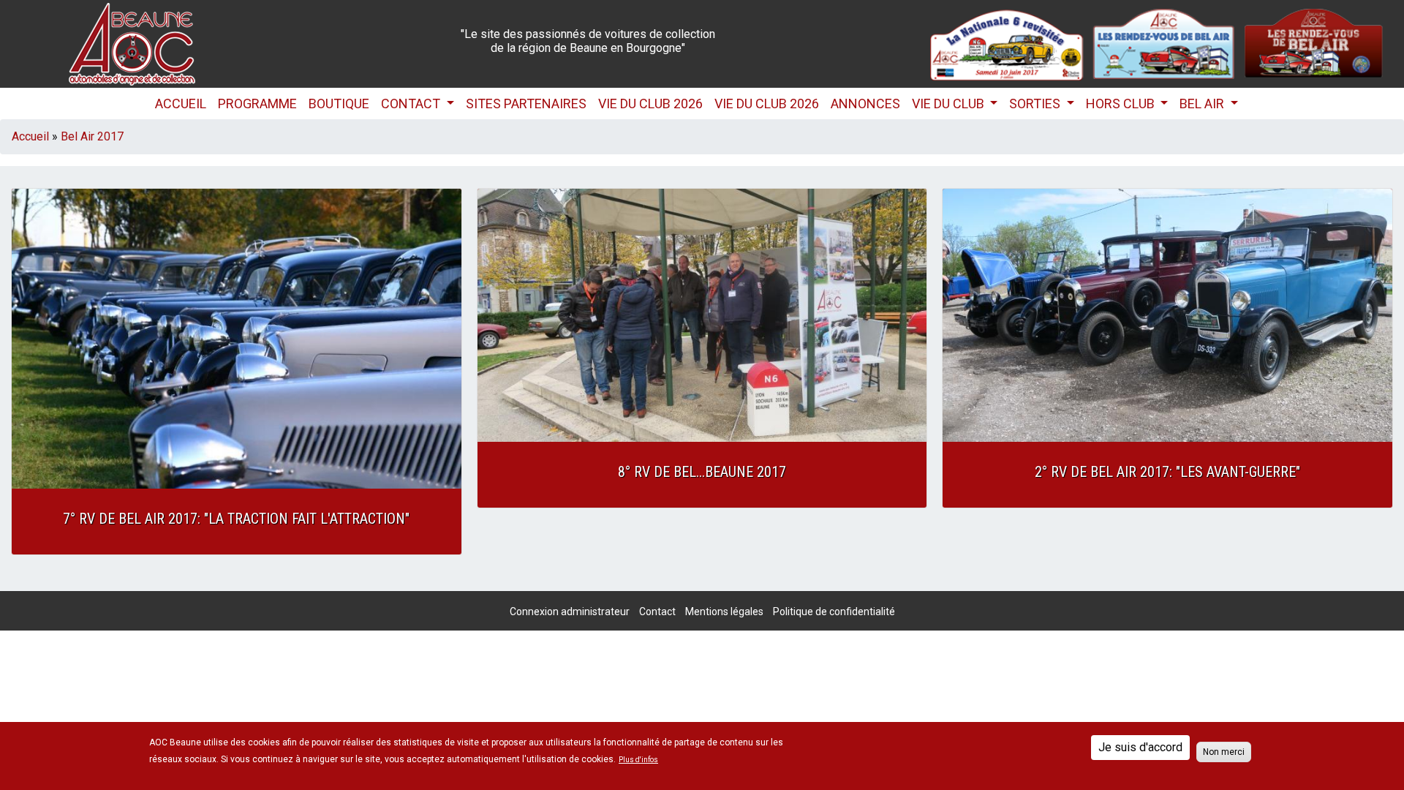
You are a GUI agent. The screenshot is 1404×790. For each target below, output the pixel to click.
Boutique (339, 103)
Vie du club (949, 103)
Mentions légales (724, 611)
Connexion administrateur (570, 611)
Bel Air (1203, 103)
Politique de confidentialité (834, 611)
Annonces (865, 103)
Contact (412, 103)
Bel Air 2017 (92, 136)
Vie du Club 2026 (650, 103)
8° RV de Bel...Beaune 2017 (702, 472)
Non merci (1224, 752)
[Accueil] (132, 43)
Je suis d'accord (1140, 747)
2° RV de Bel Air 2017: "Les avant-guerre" (1167, 472)
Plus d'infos (638, 760)
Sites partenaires (526, 103)
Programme (257, 103)
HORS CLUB (1122, 103)
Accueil (180, 103)
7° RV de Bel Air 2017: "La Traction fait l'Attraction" (236, 518)
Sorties (1036, 103)
